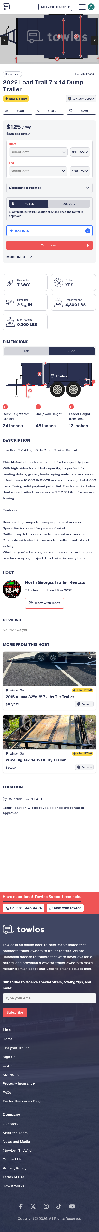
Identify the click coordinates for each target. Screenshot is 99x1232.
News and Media (16, 1141)
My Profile (11, 1074)
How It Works (13, 1186)
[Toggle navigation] (86, 7)
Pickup (28, 204)
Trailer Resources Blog (22, 1101)
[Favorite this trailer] (90, 657)
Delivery (69, 204)
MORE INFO (17, 257)
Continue (48, 245)
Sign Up (9, 1057)
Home (7, 1039)
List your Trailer (16, 1048)
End (11, 163)
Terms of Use (13, 1177)
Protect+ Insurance (19, 1083)
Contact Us (12, 1159)
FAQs (7, 1092)
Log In (8, 1065)
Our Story (10, 1124)
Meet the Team (15, 1133)
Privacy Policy (14, 1168)
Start (12, 144)
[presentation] (4, 40)
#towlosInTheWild (17, 1150)
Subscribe (14, 1012)
